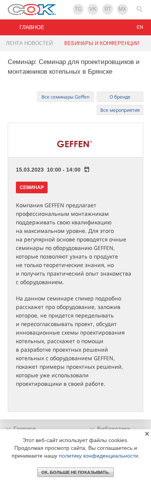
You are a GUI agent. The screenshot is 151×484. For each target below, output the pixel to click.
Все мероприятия (120, 110)
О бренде (120, 97)
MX (122, 9)
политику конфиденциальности (98, 456)
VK (92, 9)
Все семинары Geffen (65, 97)
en (140, 27)
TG (78, 9)
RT (108, 9)
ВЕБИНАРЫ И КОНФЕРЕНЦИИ (101, 43)
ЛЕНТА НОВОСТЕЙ (29, 43)
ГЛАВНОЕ (31, 27)
